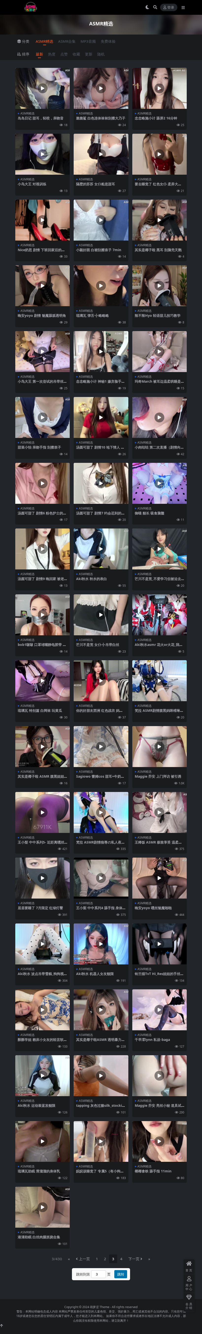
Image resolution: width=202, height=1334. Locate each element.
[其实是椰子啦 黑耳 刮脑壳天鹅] (159, 220)
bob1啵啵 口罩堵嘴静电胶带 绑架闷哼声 (42, 646)
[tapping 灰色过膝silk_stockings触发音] (101, 1075)
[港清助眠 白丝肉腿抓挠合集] (42, 1207)
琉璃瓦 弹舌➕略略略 (92, 315)
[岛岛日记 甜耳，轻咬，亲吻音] (42, 88)
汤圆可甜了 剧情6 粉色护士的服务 (42, 515)
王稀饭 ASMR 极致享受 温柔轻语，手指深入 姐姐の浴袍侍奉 (158, 844)
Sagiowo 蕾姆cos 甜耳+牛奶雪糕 (100, 778)
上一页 (84, 1258)
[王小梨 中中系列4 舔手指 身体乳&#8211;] (101, 878)
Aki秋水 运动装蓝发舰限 (36, 1105)
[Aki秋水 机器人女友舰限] (101, 943)
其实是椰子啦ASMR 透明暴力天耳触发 (100, 1041)
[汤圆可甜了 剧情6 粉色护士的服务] (42, 483)
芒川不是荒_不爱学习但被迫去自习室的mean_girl (158, 580)
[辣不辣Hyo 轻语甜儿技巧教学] (159, 285)
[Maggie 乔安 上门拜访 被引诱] (159, 746)
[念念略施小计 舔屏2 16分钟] (159, 88)
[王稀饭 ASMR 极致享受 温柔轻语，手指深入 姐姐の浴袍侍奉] (159, 812)
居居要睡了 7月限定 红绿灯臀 (40, 907)
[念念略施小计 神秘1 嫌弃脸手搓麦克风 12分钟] (101, 351)
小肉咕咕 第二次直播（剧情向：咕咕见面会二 (159, 449)
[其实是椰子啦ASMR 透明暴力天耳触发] (101, 1009)
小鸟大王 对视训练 (32, 184)
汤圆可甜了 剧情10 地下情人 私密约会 (100, 449)
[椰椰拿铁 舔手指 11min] (159, 1141)
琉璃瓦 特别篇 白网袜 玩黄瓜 (40, 710)
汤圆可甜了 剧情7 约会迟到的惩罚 (100, 515)
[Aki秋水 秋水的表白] (101, 548)
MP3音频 (88, 41)
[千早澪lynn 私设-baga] (159, 1009)
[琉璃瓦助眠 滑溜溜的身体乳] (42, 1141)
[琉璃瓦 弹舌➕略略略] (101, 285)
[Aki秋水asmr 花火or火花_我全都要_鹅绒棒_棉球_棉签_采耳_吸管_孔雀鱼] (159, 614)
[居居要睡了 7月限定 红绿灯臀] (42, 878)
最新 (39, 54)
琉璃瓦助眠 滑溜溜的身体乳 (39, 1171)
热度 (51, 54)
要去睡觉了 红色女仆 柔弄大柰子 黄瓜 (158, 186)
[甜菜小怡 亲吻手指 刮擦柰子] (42, 417)
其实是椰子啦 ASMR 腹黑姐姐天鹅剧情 (41, 778)
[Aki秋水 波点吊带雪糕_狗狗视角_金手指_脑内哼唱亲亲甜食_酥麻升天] (42, 943)
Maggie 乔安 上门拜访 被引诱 (158, 776)
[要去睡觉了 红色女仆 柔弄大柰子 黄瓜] (159, 154)
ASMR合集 (67, 41)
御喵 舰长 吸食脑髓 (149, 513)
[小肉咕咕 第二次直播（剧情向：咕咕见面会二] (159, 417)
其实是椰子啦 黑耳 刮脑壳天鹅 (158, 249)
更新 (88, 54)
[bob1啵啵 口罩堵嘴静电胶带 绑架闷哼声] (42, 614)
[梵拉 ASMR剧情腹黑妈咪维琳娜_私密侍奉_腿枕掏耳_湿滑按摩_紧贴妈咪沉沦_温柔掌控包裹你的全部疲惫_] (159, 680)
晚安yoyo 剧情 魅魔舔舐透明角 (42, 315)
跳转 (120, 1274)
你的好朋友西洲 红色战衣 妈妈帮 (99, 712)
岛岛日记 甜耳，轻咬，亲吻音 (41, 118)
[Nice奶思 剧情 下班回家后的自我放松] (42, 220)
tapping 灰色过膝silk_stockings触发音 (100, 1107)
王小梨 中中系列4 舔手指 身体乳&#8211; (99, 909)
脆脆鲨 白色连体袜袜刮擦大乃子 (100, 118)
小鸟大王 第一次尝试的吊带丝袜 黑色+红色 (42, 383)
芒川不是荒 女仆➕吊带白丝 (97, 644)
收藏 (76, 54)
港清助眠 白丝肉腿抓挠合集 (39, 1237)
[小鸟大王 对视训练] (42, 154)
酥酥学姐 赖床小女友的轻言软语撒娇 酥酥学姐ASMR (42, 1041)
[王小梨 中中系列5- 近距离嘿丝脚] (42, 812)
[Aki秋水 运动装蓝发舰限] (42, 1075)
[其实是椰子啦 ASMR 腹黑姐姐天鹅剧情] (42, 746)
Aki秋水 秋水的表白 (91, 578)
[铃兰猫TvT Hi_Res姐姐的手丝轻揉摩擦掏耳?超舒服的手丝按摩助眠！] (159, 943)
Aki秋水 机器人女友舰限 (95, 973)
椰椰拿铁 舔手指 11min (153, 1171)
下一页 (133, 1258)
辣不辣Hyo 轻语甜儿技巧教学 (158, 315)
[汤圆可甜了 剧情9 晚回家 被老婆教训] (42, 548)
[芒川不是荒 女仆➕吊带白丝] (101, 614)
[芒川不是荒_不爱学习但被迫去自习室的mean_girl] (159, 548)
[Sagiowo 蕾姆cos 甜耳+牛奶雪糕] (101, 746)
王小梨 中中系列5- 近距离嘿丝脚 (41, 844)
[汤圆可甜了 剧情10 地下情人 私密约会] (101, 417)
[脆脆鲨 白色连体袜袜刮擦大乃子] (101, 88)
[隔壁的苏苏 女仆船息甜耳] (101, 154)
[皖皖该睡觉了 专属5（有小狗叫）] (101, 1141)
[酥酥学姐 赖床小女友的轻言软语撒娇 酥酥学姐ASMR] (42, 1009)
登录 (170, 7)
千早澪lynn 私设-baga (152, 1039)
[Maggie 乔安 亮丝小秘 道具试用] (159, 1075)
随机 (101, 54)
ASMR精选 (44, 41)
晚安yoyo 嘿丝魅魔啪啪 (153, 907)
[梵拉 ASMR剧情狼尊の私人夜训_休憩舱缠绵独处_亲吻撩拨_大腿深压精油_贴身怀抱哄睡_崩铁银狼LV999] (101, 812)
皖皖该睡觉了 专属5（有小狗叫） (98, 1173)
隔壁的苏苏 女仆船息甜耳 (95, 184)
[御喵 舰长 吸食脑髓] (159, 483)
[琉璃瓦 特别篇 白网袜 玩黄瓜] (42, 680)
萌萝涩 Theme (99, 1307)
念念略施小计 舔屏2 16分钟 (156, 118)
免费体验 (108, 41)
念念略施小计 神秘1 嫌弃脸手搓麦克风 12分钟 (100, 383)
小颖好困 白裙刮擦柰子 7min (98, 249)
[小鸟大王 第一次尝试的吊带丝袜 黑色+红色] (42, 351)
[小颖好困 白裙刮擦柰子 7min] (101, 220)
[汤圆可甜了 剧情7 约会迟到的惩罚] (101, 483)
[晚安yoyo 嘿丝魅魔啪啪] (159, 878)
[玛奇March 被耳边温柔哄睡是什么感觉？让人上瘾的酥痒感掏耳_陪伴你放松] (159, 351)
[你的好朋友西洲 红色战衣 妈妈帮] (101, 680)
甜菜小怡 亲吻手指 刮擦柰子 (39, 447)
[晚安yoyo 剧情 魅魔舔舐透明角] (42, 285)
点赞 (64, 54)
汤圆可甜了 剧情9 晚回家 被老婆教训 (41, 580)
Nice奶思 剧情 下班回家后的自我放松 (41, 251)
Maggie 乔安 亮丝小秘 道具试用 (158, 1107)
